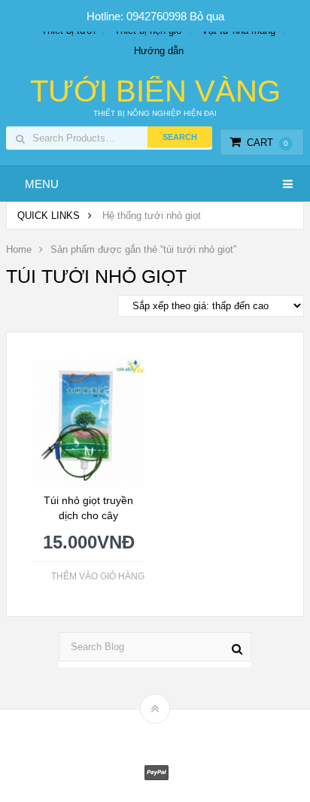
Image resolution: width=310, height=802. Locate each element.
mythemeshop (178, 734)
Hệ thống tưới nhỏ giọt (151, 215)
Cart (267, 142)
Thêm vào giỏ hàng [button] (97, 576)
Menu (42, 184)
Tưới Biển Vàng (155, 91)
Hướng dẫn (159, 51)
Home (19, 249)
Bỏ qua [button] (207, 16)
